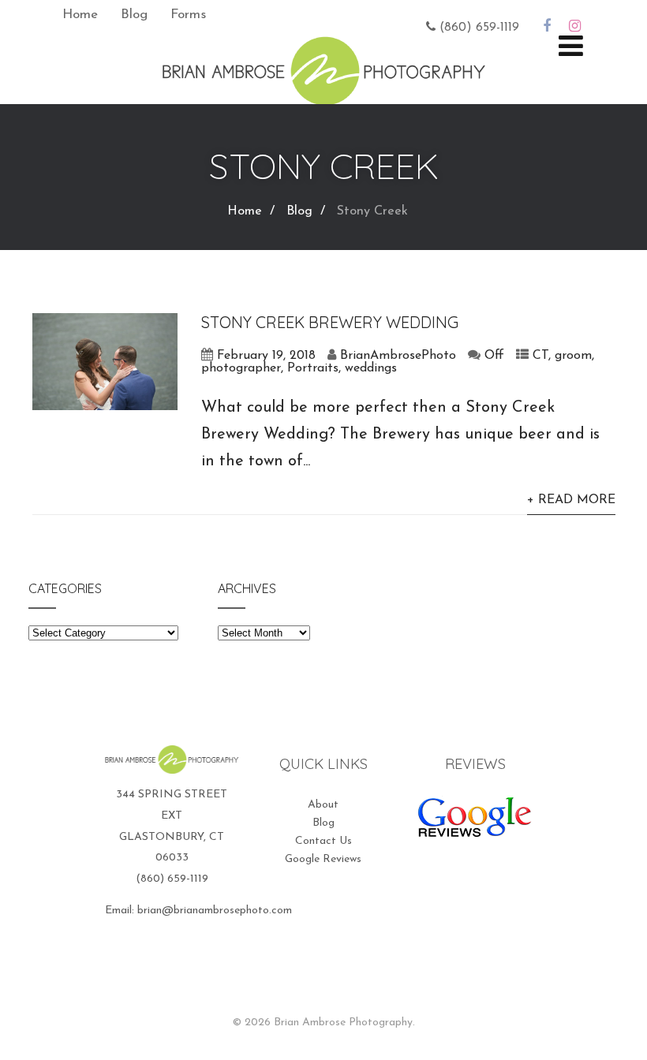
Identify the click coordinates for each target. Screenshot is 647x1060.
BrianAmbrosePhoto (398, 355)
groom (573, 355)
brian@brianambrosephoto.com (214, 910)
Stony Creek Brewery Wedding (329, 322)
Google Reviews (323, 859)
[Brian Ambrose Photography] (323, 96)
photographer (241, 368)
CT (540, 355)
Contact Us (323, 841)
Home (80, 14)
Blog (134, 14)
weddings (371, 368)
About (323, 805)
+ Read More (571, 500)
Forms (188, 14)
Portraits (312, 368)
